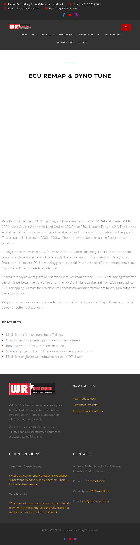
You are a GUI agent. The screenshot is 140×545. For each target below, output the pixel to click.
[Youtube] (70, 15)
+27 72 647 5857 (98, 491)
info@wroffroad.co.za (95, 501)
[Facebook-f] (63, 15)
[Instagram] (76, 15)
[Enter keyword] (126, 27)
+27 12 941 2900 (94, 481)
